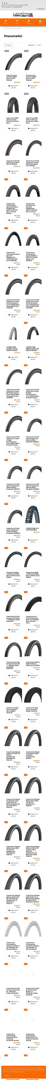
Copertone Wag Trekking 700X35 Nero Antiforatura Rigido (33, 575)
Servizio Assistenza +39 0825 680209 (12, 7)
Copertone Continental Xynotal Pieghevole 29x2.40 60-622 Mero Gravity (31, 208)
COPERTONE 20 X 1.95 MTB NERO (32, 529)
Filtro (9, 45)
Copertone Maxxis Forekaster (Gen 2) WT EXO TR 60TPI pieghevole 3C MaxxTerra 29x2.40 (13, 803)
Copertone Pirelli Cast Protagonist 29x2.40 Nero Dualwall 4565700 (13, 486)
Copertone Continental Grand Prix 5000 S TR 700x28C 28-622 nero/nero (13, 946)
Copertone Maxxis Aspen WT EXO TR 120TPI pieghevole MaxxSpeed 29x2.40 (13, 756)
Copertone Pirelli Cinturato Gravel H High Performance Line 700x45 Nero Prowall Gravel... (13, 441)
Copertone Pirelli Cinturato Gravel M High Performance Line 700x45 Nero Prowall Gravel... (32, 393)
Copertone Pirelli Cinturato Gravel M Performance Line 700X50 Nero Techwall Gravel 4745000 (13, 304)
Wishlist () (41, 9)
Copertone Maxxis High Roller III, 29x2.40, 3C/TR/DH (33, 663)
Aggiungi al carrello (14, 86)
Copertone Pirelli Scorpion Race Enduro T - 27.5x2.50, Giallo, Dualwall (32, 992)
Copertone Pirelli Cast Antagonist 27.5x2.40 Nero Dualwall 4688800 (13, 531)
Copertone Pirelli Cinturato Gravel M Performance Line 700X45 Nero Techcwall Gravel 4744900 (32, 304)
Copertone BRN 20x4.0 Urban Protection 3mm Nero (12, 120)
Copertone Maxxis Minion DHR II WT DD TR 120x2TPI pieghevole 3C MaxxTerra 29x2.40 (13, 899)
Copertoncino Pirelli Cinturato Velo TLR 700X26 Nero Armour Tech (32, 620)
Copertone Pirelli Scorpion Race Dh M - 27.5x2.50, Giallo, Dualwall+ (13, 991)
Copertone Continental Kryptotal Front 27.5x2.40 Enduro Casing (32, 1037)
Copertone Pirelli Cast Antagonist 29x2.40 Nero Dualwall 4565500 (32, 439)
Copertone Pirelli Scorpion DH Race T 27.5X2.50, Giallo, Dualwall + (13, 619)
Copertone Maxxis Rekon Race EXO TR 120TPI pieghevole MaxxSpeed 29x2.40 (13, 850)
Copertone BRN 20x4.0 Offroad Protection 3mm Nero (32, 120)
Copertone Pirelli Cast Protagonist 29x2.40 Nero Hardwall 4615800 (32, 486)
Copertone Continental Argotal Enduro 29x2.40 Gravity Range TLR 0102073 (32, 256)
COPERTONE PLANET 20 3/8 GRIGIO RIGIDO (11, 348)
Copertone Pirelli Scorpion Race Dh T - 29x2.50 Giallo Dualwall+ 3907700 (13, 665)
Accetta (6, 1075)
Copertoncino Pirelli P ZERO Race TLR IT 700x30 (11, 77)
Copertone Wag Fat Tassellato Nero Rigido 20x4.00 (12, 710)
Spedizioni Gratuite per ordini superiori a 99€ (15, 5)
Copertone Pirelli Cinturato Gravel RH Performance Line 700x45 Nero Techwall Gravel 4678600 (13, 393)
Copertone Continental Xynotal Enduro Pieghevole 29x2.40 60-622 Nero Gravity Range (12, 208)
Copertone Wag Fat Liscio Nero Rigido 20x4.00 (32, 709)
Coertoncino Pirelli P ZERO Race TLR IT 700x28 (31, 77)
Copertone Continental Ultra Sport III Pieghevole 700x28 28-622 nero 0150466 (13, 256)
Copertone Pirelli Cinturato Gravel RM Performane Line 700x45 (32, 163)
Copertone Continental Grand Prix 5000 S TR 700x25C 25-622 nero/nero (32, 946)
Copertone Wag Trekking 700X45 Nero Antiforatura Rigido (13, 575)
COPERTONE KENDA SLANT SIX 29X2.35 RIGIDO (32, 348)
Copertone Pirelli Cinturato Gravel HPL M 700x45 (13, 162)
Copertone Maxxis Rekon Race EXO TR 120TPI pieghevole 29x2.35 (33, 802)
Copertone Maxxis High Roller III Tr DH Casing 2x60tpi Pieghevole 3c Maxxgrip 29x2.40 (33, 899)
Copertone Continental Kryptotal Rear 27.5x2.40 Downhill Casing (12, 1037)
